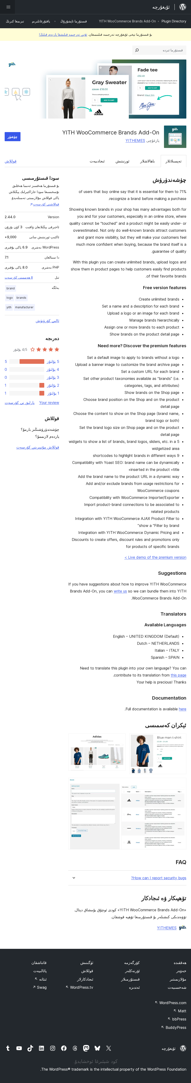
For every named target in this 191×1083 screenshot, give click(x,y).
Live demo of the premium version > (155, 557)
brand (11, 288)
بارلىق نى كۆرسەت (19, 402)
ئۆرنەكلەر (132, 970)
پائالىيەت (40, 970)
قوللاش (11, 161)
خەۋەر (181, 970)
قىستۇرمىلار (130, 979)
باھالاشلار (147, 161)
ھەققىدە (180, 962)
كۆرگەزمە (132, 962)
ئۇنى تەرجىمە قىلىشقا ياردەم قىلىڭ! (63, 34)
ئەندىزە (134, 987)
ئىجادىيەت (97, 161)
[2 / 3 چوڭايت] (119, 739)
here (182, 709)
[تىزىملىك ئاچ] (7, 7)
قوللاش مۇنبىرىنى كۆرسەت (37, 447)
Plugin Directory (174, 21)
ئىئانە (40, 979)
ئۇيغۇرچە (168, 1048)
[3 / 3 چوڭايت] (180, 784)
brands (21, 297)
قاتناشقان (39, 962)
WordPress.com (170, 1002)
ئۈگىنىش (86, 962)
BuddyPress (173, 1027)
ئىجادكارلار (85, 979)
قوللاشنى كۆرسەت (46, 204)
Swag (39, 987)
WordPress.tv (79, 987)
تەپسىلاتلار (173, 161)
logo (10, 297)
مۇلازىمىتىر (178, 979)
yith (9, 307)
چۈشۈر (12, 137)
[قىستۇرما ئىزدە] (137, 50)
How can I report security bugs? (158, 878)
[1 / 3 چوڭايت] (180, 739)
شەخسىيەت (177, 987)
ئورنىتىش (122, 161)
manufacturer (24, 307)
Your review (49, 402)
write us (120, 591)
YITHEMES (135, 140)
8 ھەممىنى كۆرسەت (19, 277)
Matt (179, 1011)
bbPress (176, 1019)
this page (178, 675)
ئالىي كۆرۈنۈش (47, 320)
